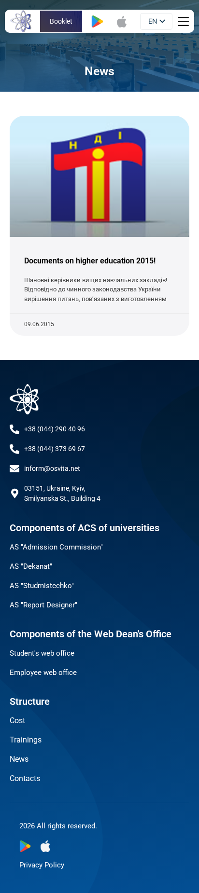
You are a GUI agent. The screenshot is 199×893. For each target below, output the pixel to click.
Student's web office (42, 653)
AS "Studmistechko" (42, 585)
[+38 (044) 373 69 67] (14, 449)
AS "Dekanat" (31, 566)
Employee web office (43, 672)
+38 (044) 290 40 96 (54, 429)
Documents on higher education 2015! (90, 260)
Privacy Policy (41, 865)
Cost (17, 720)
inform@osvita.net (52, 468)
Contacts (25, 778)
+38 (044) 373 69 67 (54, 449)
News (19, 759)
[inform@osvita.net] (14, 469)
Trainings (26, 739)
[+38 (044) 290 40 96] (14, 429)
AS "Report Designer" (43, 605)
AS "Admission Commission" (56, 547)
